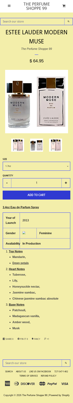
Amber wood (21, 322)
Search (9, 371)
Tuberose (18, 274)
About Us (21, 371)
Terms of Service (28, 376)
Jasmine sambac (23, 292)
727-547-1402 (61, 371)
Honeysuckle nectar (25, 286)
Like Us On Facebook (40, 371)
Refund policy (48, 376)
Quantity (8, 175)
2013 (26, 220)
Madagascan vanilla (25, 316)
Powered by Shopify (59, 395)
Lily (14, 280)
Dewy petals (20, 263)
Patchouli (18, 310)
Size (5, 159)
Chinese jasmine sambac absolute (35, 298)
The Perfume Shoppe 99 (36, 6)
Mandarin (18, 256)
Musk (16, 328)
